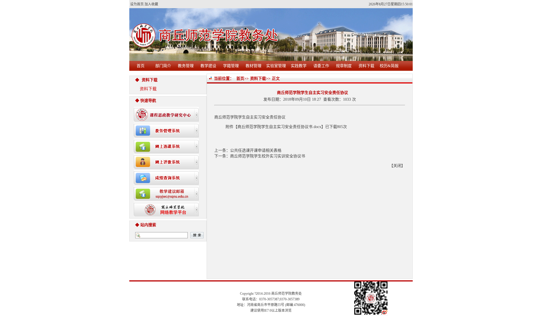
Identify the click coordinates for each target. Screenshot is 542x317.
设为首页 (137, 4)
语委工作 (321, 66)
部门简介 (163, 66)
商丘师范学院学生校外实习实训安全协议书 (267, 156)
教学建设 (208, 66)
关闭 (397, 166)
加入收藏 (151, 4)
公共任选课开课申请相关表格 (255, 150)
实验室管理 (276, 66)
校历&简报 (389, 66)
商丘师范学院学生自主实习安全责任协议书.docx (279, 127)
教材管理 (253, 66)
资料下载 (366, 66)
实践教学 (299, 66)
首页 (141, 66)
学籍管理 (231, 66)
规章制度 (344, 66)
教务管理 (186, 66)
